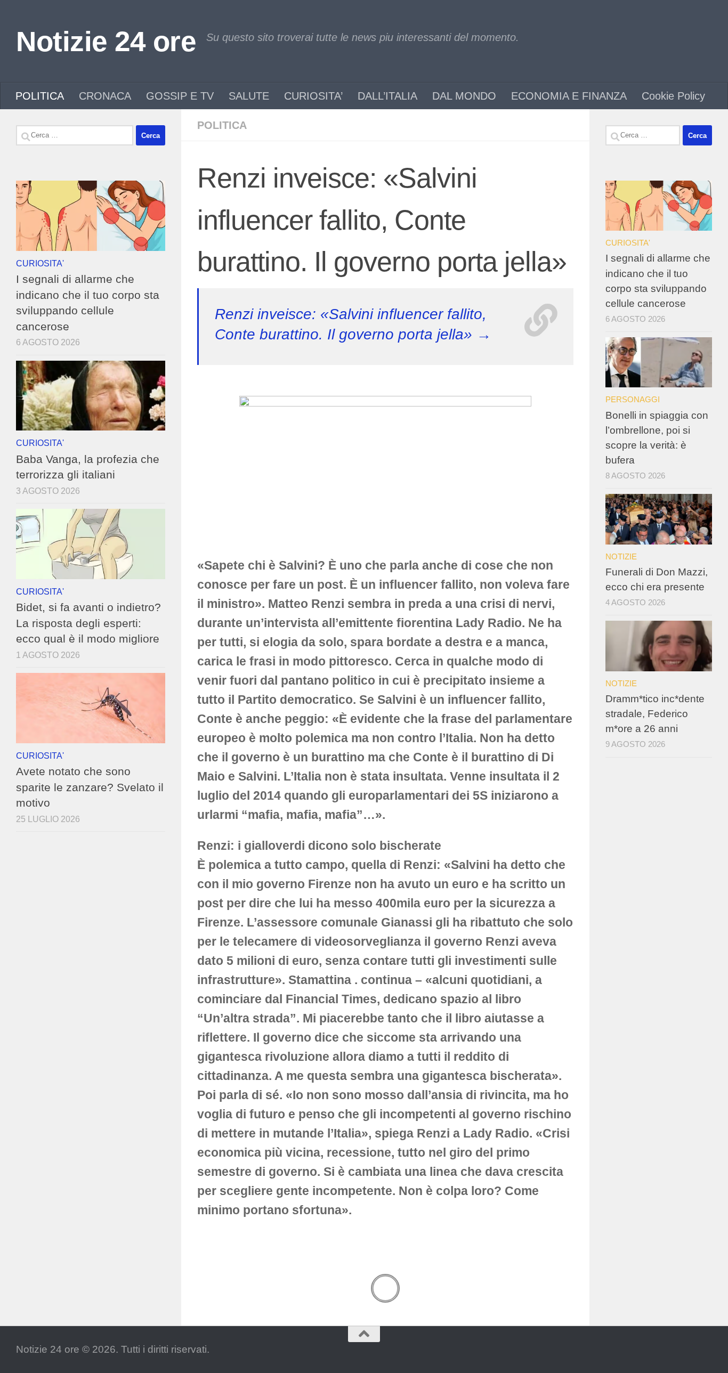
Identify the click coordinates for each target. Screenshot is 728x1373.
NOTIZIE (621, 556)
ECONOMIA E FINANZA (569, 96)
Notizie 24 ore (106, 41)
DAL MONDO (464, 96)
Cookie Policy (673, 96)
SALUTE (249, 96)
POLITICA (39, 96)
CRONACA (105, 96)
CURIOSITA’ (313, 96)
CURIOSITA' (40, 263)
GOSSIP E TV (180, 96)
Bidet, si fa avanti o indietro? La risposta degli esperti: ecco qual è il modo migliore (88, 623)
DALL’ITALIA (387, 96)
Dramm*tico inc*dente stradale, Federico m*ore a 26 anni (655, 713)
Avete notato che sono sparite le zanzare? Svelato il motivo (90, 787)
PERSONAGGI (632, 399)
